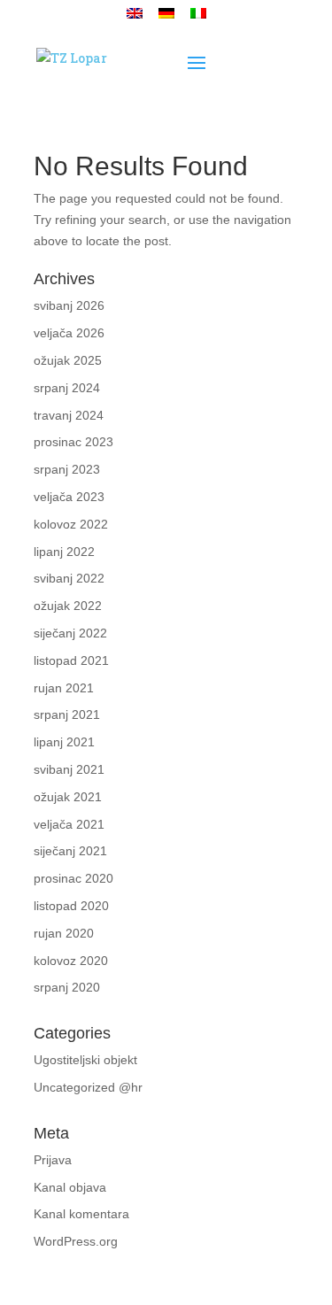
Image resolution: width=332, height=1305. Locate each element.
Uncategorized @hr (88, 1087)
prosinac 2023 (73, 442)
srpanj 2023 (67, 469)
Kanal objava (70, 1187)
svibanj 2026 (69, 305)
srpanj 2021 (67, 714)
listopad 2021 (71, 660)
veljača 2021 (69, 824)
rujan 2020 (64, 933)
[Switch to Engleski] (135, 18)
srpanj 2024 (67, 388)
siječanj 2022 (70, 633)
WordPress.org (76, 1241)
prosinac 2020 (73, 878)
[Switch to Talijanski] (198, 18)
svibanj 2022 (69, 578)
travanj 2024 (69, 415)
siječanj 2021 (70, 851)
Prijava (53, 1160)
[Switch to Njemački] (166, 18)
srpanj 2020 (67, 987)
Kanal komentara (81, 1214)
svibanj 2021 (69, 769)
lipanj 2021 (64, 742)
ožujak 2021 (68, 797)
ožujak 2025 (68, 360)
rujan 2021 (64, 688)
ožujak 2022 (68, 605)
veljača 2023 (69, 497)
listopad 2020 (71, 906)
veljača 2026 (69, 333)
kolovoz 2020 (71, 961)
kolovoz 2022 (71, 524)
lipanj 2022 (64, 551)
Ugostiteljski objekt (85, 1060)
